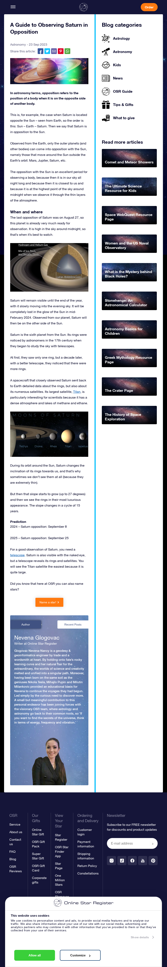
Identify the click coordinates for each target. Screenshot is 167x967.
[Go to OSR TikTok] (121, 860)
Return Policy (87, 866)
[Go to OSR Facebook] (132, 860)
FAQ (12, 851)
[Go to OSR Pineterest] (153, 860)
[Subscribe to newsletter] (152, 843)
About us (15, 832)
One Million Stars (60, 880)
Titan (76, 391)
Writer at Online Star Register (35, 643)
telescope (17, 555)
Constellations (88, 873)
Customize (78, 955)
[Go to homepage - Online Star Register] (83, 7)
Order (149, 7)
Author (25, 624)
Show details (140, 937)
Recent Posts (72, 624)
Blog (12, 859)
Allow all (35, 955)
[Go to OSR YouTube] (142, 860)
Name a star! (48, 602)
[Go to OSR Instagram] (111, 860)
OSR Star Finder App (61, 851)
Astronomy (18, 44)
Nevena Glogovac (36, 637)
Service (14, 824)
